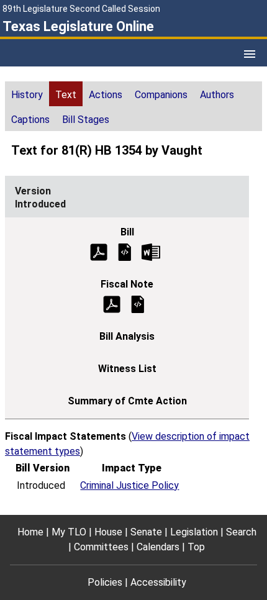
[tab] (27, 93)
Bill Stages (85, 119)
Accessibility (158, 582)
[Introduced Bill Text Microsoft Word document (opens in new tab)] (151, 251)
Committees (101, 547)
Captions (30, 119)
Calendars (158, 547)
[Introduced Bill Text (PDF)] (98, 251)
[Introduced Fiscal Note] (138, 303)
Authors (217, 95)
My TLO (69, 532)
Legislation (194, 532)
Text (65, 95)
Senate (146, 532)
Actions (105, 95)
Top (196, 547)
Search (241, 532)
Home (30, 532)
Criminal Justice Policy (129, 485)
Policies (105, 582)
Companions (161, 95)
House (108, 532)
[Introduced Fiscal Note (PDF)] (111, 303)
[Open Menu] (249, 54)
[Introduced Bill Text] (124, 251)
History (27, 95)
